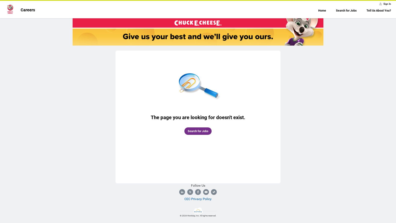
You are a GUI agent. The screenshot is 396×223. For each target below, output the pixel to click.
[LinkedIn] (182, 192)
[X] (190, 192)
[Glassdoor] (214, 192)
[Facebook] (198, 192)
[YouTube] (206, 192)
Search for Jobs (346, 10)
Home (322, 10)
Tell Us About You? (379, 10)
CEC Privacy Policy (198, 199)
